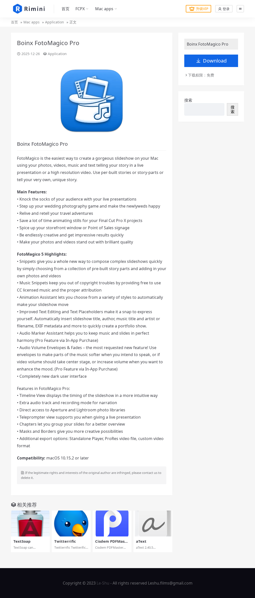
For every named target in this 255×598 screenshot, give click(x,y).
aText (141, 541)
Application (54, 22)
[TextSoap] (30, 523)
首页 (65, 8)
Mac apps (104, 8)
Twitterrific (65, 541)
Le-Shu (103, 583)
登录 (226, 8)
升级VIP (202, 8)
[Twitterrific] (71, 523)
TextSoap (22, 541)
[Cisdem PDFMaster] (112, 523)
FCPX (80, 8)
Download (215, 60)
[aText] (152, 523)
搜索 (188, 100)
